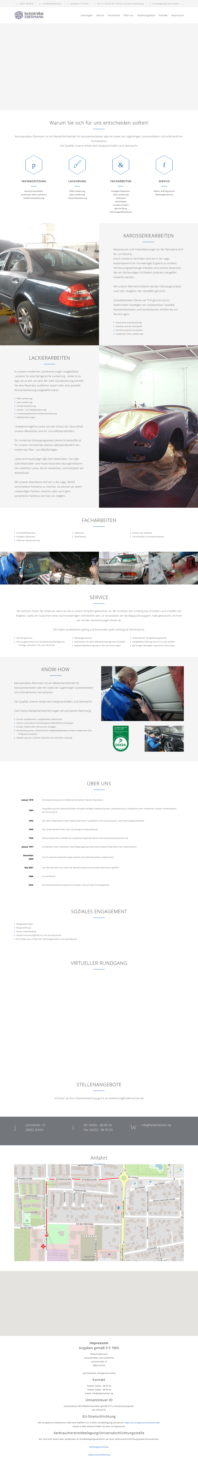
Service (100, 15)
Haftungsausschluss (99, 1447)
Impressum (177, 15)
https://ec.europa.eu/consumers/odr (142, 1422)
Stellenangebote (146, 15)
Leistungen (87, 15)
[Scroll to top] (190, 1455)
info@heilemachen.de (52, 3)
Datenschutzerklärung (99, 1454)
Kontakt (163, 15)
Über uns (128, 15)
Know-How (114, 15)
